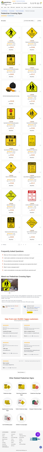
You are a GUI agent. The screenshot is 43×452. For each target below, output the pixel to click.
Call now (30, 312)
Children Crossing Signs (21, 424)
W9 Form (12, 445)
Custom (5, 7)
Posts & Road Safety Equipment (37, 7)
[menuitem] (2, 7)
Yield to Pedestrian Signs (21, 409)
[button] (35, 3)
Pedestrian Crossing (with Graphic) (31, 42)
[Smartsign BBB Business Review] (35, 439)
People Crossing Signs (20, 10)
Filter (40, 20)
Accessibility (13, 444)
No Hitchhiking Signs (7, 424)
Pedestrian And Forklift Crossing (11, 231)
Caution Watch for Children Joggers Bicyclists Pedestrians (32, 177)
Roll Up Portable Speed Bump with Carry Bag (11, 96)
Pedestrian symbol (11, 42)
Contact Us (13, 434)
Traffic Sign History (22, 435)
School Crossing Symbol (32, 96)
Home (2, 7)
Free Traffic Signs (14, 437)
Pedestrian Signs (7, 393)
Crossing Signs (11, 10)
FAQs (12, 435)
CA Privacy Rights (22, 444)
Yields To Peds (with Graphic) (11, 176)
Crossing (25, 7)
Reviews (12, 440)
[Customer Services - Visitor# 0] (33, 3)
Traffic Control (12, 7)
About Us (21, 434)
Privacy (20, 439)
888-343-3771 (37, 307)
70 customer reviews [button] (10, 15)
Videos (12, 442)
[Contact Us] (31, 3)
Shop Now (11, 49)
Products (21, 440)
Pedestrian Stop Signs (35, 393)
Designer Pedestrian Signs (36, 409)
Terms (12, 439)
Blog (20, 442)
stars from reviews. (20, 1)
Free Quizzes (21, 437)
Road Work (29, 7)
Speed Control (18, 7)
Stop (22, 7)
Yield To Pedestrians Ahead (32, 231)
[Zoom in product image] (19, 38)
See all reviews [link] (21, 372)
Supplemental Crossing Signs (7, 409)
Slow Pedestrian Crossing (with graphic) (11, 69)
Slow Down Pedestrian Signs (21, 394)
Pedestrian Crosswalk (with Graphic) (32, 69)
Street (8, 7)
